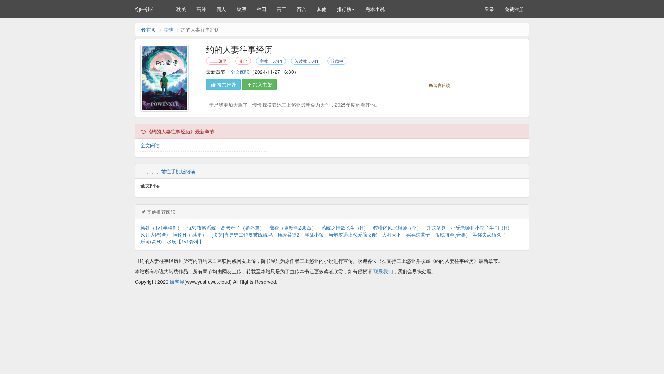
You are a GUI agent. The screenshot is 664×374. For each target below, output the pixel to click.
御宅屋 (177, 281)
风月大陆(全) (154, 234)
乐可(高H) (151, 241)
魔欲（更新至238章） (292, 227)
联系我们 (383, 271)
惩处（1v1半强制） (161, 227)
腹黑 (241, 9)
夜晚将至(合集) (451, 234)
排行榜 (344, 9)
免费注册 (514, 9)
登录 (489, 9)
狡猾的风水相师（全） (397, 227)
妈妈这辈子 (418, 234)
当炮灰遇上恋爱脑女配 (353, 234)
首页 (151, 29)
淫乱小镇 (314, 234)
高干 (281, 9)
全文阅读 (240, 71)
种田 (261, 9)
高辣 (201, 9)
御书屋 (144, 9)
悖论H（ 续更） (190, 234)
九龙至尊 (436, 227)
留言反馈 (441, 85)
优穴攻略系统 (201, 227)
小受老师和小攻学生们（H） (481, 227)
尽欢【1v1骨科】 (185, 241)
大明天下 (391, 234)
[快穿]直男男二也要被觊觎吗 (242, 234)
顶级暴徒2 (288, 234)
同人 (221, 9)
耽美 (181, 9)
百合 (301, 9)
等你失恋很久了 (489, 234)
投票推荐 (226, 84)
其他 (321, 9)
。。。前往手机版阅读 (171, 171)
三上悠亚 (218, 61)
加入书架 (262, 84)
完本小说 (375, 9)
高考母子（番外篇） (243, 227)
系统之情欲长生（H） (344, 227)
